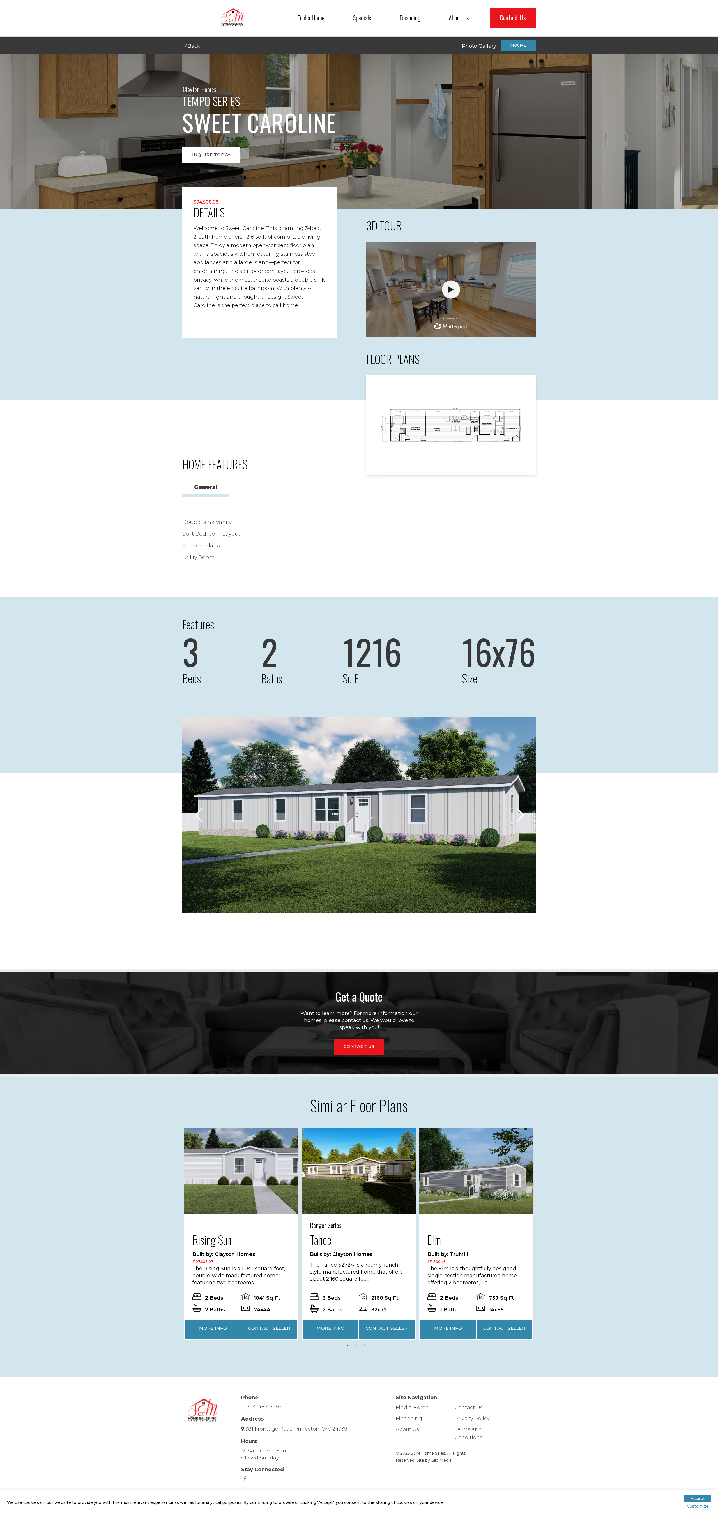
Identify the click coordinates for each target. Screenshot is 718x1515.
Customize (697, 1506)
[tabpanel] (241, 1234)
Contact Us (513, 17)
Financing (410, 17)
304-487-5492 (264, 1407)
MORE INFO (213, 1328)
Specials (362, 17)
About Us (459, 17)
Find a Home (311, 17)
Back (193, 46)
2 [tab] (357, 1346)
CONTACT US (359, 1046)
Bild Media (441, 1460)
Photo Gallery (479, 46)
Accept (698, 1498)
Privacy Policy (472, 1418)
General (205, 487)
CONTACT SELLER (269, 1328)
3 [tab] (366, 1346)
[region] (359, 1502)
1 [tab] (349, 1346)
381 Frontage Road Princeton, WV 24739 (296, 1429)
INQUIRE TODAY (211, 154)
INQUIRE (518, 45)
